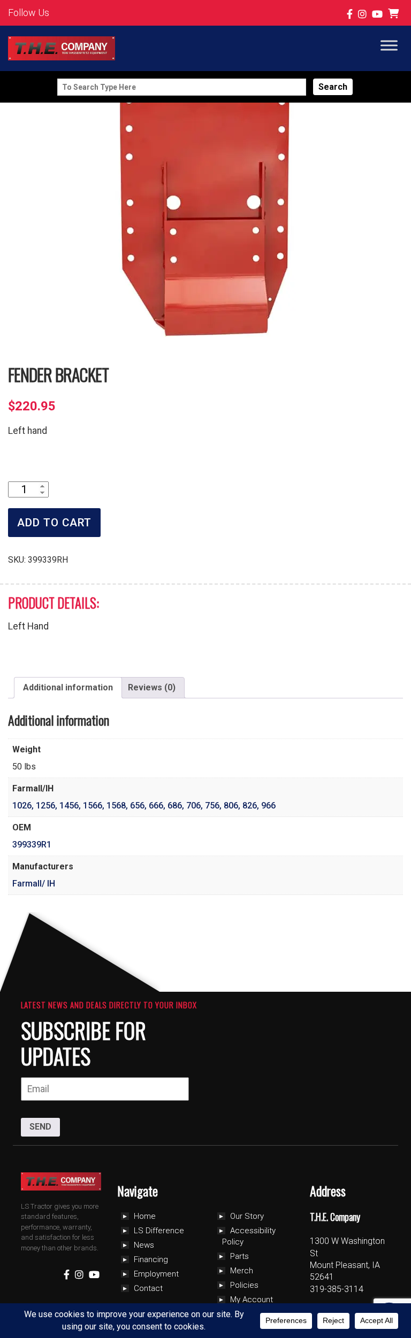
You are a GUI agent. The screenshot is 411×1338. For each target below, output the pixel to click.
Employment (156, 1274)
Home (145, 1216)
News (144, 1245)
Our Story (247, 1216)
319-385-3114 (336, 1289)
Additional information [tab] (68, 687)
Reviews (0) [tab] (152, 687)
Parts (239, 1256)
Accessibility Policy (249, 1236)
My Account (251, 1299)
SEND (40, 1127)
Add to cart (54, 522)
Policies (244, 1285)
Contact (148, 1288)
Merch (241, 1270)
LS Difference (159, 1230)
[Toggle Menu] (389, 45)
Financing (151, 1259)
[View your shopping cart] (394, 14)
